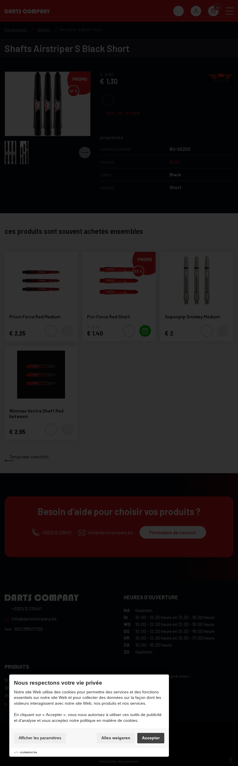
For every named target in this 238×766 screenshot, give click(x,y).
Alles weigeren (115, 737)
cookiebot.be (28, 752)
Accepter (151, 737)
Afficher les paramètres (40, 737)
